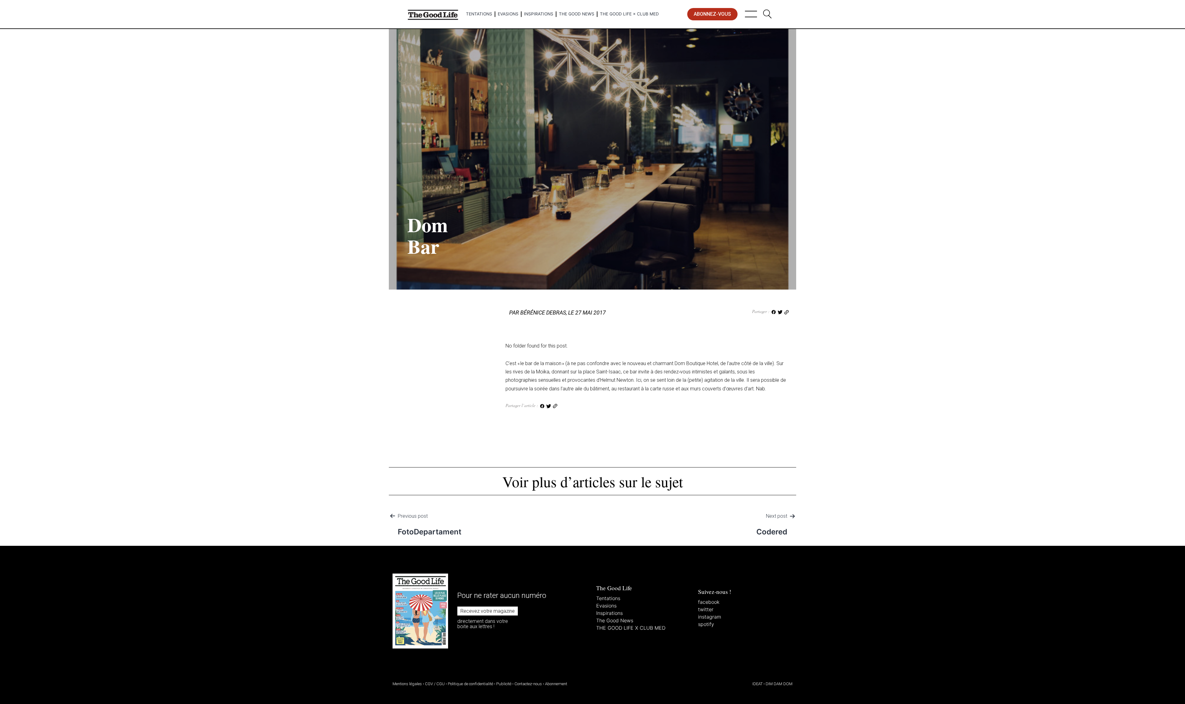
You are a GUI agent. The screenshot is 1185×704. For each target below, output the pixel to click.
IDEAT (757, 683)
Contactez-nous (528, 683)
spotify (706, 624)
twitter (705, 609)
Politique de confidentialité (470, 683)
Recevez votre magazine (487, 611)
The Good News (576, 13)
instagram (709, 617)
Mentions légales (407, 683)
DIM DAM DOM (779, 683)
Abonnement (556, 683)
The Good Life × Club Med (629, 13)
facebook (708, 602)
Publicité (503, 683)
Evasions (508, 13)
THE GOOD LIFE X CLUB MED (630, 628)
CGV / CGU (435, 683)
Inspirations (538, 13)
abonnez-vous (712, 14)
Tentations (479, 13)
